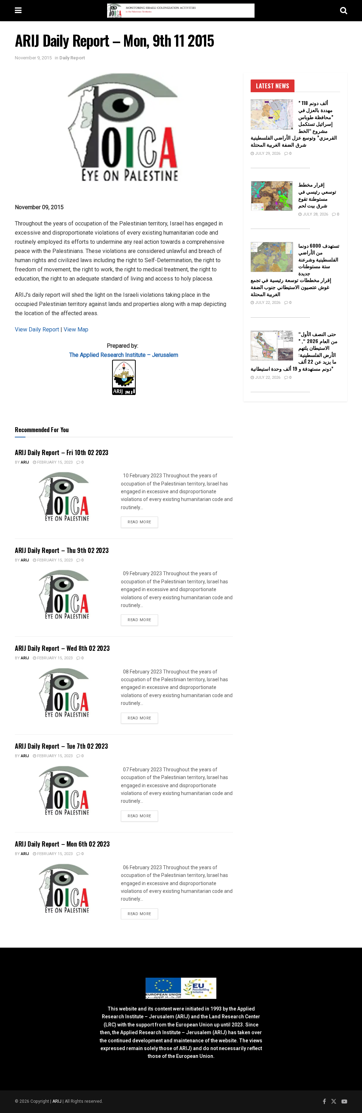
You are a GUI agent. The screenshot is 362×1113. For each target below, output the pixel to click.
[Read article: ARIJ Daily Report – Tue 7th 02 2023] (64, 790)
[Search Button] (343, 10)
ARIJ (57, 1101)
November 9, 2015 (33, 57)
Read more (143, 522)
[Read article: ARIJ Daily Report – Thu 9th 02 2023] (64, 594)
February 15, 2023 (54, 462)
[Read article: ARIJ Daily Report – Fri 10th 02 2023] (64, 496)
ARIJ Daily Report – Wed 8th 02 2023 (62, 648)
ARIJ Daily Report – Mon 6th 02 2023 (62, 843)
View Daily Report (37, 329)
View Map (76, 329)
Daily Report (72, 57)
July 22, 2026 (267, 303)
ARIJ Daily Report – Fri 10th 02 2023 (61, 452)
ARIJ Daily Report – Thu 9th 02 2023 (61, 550)
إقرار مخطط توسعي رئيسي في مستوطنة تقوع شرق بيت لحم (317, 195)
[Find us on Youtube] (344, 1101)
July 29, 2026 (267, 154)
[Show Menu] (18, 10)
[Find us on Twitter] (334, 1101)
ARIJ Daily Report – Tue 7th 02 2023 (61, 745)
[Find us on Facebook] (324, 1101)
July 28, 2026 (315, 214)
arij (25, 462)
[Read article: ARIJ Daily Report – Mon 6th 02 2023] (64, 888)
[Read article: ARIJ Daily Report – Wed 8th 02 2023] (64, 692)
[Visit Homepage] (181, 11)
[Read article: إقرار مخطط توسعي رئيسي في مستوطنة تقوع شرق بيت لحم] (272, 196)
